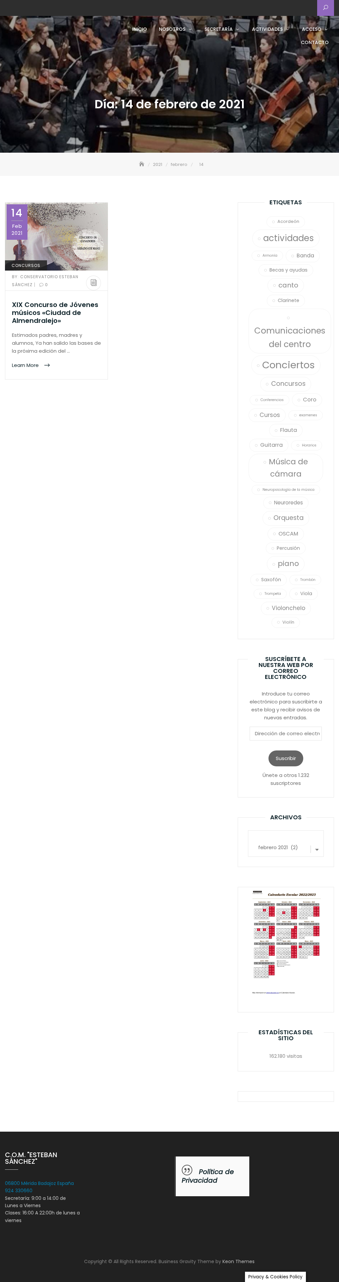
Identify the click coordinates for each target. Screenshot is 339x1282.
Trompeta (273, 593)
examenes (308, 415)
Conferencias (272, 399)
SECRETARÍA (219, 29)
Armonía (270, 255)
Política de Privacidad (208, 1176)
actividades (288, 238)
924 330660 (18, 1190)
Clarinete (288, 300)
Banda (305, 255)
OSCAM (288, 534)
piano (288, 563)
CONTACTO (315, 42)
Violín (288, 622)
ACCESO (311, 29)
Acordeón (288, 221)
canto (288, 285)
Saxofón (271, 579)
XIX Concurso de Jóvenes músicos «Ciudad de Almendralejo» (55, 312)
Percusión (288, 548)
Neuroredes (288, 502)
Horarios (309, 445)
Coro (309, 399)
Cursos (270, 415)
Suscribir (286, 758)
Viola (306, 593)
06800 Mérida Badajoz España (39, 1183)
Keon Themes (238, 1261)
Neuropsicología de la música (289, 489)
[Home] (142, 164)
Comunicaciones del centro (289, 337)
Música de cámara (288, 467)
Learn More (26, 364)
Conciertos (288, 365)
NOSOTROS (172, 29)
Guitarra (271, 445)
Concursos (26, 265)
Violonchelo (288, 608)
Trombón (307, 579)
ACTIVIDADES (267, 29)
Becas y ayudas (288, 270)
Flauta (288, 430)
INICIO (139, 29)
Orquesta (288, 517)
